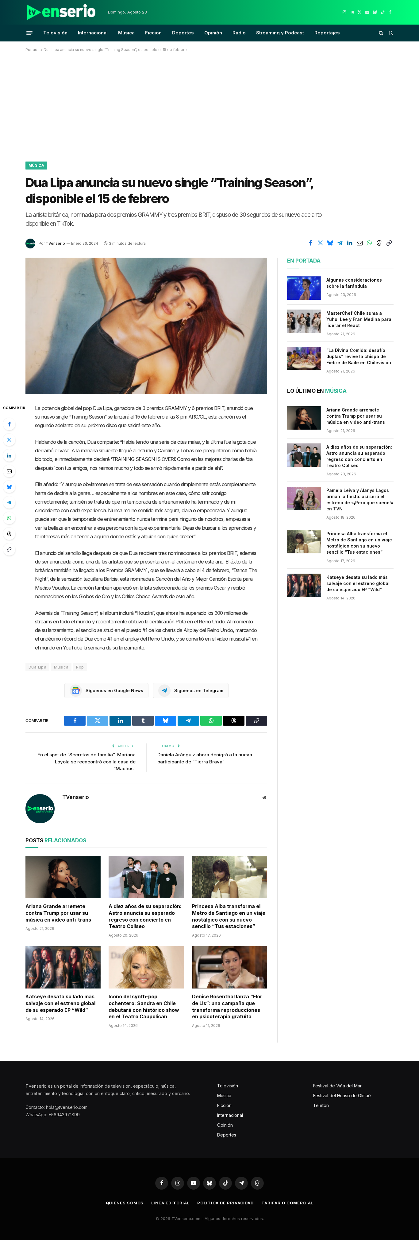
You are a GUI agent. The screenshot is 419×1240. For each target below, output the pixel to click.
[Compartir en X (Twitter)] (320, 243)
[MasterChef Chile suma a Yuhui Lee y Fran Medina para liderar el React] (304, 321)
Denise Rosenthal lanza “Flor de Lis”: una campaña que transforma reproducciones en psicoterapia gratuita (227, 1006)
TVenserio (55, 243)
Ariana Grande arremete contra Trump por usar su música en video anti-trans (58, 913)
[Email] (9, 471)
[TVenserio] (61, 12)
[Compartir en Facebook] (310, 243)
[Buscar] (381, 33)
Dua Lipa (37, 667)
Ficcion (153, 33)
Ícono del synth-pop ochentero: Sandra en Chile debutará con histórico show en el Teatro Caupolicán (144, 1006)
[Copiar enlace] (389, 243)
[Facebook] (9, 424)
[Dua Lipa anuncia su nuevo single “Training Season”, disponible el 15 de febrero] (146, 326)
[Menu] (29, 33)
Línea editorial (170, 1202)
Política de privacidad (225, 1202)
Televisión (55, 33)
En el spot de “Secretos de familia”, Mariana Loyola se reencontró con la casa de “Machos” (86, 761)
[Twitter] (9, 440)
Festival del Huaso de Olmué (342, 1095)
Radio (239, 33)
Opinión (213, 33)
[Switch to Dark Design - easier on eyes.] (390, 32)
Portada (32, 49)
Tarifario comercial (287, 1202)
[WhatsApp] (9, 518)
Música (126, 33)
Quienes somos (125, 1202)
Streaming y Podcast (280, 33)
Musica (61, 667)
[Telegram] (9, 502)
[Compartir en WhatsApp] (369, 243)
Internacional (93, 33)
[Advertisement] (209, 106)
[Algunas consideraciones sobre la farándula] (304, 288)
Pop (80, 667)
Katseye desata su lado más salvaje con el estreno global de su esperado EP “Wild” (60, 1003)
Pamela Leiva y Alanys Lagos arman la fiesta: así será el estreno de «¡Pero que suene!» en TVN (360, 499)
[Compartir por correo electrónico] (359, 243)
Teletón (321, 1105)
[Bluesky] (9, 487)
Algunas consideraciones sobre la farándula (354, 283)
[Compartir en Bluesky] (330, 243)
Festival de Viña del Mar (337, 1085)
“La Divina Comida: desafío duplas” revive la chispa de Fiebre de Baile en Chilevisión (358, 356)
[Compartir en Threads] (379, 243)
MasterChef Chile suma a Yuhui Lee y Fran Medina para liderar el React (358, 319)
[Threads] (9, 534)
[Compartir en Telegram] (339, 243)
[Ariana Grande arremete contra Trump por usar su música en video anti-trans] (63, 877)
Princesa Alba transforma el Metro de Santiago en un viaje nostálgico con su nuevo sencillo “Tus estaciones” (228, 916)
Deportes (183, 33)
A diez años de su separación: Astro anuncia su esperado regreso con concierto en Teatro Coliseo (145, 916)
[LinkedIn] (9, 455)
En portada (304, 261)
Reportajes (327, 33)
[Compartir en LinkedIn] (349, 243)
